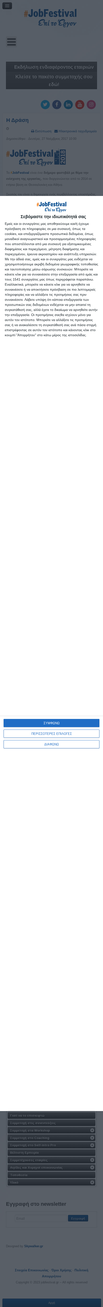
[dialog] (51, 653)
